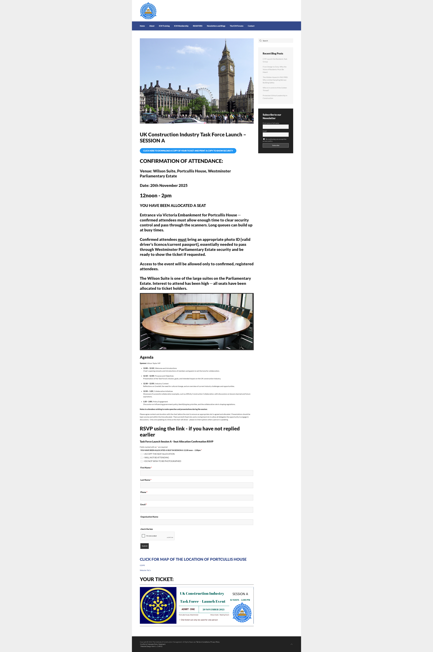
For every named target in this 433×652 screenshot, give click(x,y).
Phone (143, 492)
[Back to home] (148, 10)
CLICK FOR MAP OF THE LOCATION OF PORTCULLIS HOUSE (193, 559)
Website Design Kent (147, 646)
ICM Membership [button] (181, 26)
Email (143, 504)
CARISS (159, 646)
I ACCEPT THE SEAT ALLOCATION (159, 454)
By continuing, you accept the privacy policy (274, 140)
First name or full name (271, 123)
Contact (251, 26)
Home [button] (142, 26)
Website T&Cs (145, 570)
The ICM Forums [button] (236, 26)
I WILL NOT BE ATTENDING (156, 457)
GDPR (142, 565)
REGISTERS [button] (197, 26)
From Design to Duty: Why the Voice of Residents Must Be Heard (274, 69)
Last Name (145, 480)
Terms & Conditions (203, 642)
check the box (146, 529)
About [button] (151, 26)
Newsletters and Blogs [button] (216, 26)
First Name (146, 467)
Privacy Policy (215, 642)
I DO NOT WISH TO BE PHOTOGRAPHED (162, 461)
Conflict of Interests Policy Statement (152, 644)
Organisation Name (149, 517)
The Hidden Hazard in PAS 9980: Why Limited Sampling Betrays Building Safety (275, 80)
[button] (291, 644)
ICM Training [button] (164, 26)
